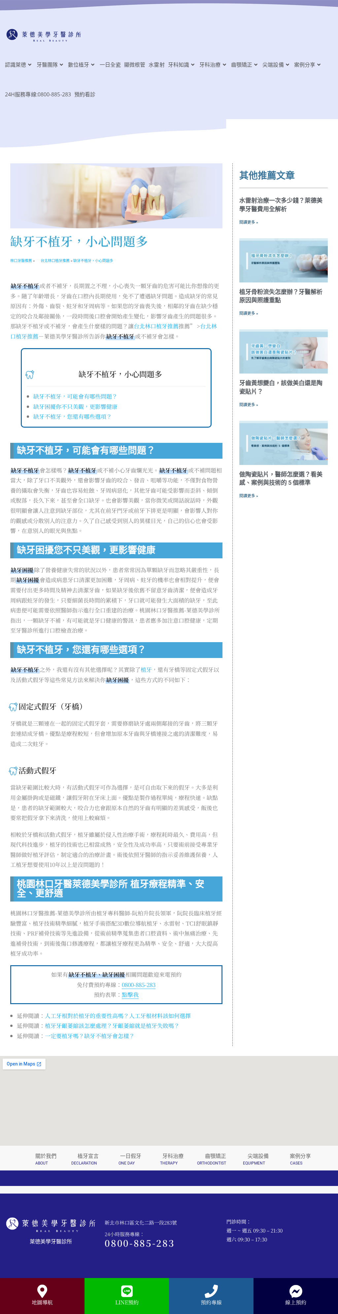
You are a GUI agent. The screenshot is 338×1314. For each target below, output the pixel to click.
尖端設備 (258, 1156)
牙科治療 (173, 1156)
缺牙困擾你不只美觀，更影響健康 (75, 406)
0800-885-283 (138, 984)
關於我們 (45, 1156)
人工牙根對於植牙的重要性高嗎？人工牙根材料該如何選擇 (118, 1015)
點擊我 (130, 994)
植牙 (146, 669)
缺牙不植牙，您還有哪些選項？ (72, 416)
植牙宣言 (88, 1156)
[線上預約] (295, 1291)
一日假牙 (130, 1156)
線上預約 (295, 1302)
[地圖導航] (42, 1291)
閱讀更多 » (248, 222)
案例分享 (300, 1156)
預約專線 (211, 1302)
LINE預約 (127, 1302)
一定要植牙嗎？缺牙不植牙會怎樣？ (90, 1036)
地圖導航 (42, 1302)
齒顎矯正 (215, 1156)
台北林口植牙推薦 (156, 326)
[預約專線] (211, 1291)
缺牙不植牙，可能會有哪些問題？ (75, 396)
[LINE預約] (126, 1291)
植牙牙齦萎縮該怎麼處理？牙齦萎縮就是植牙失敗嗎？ (112, 1025)
